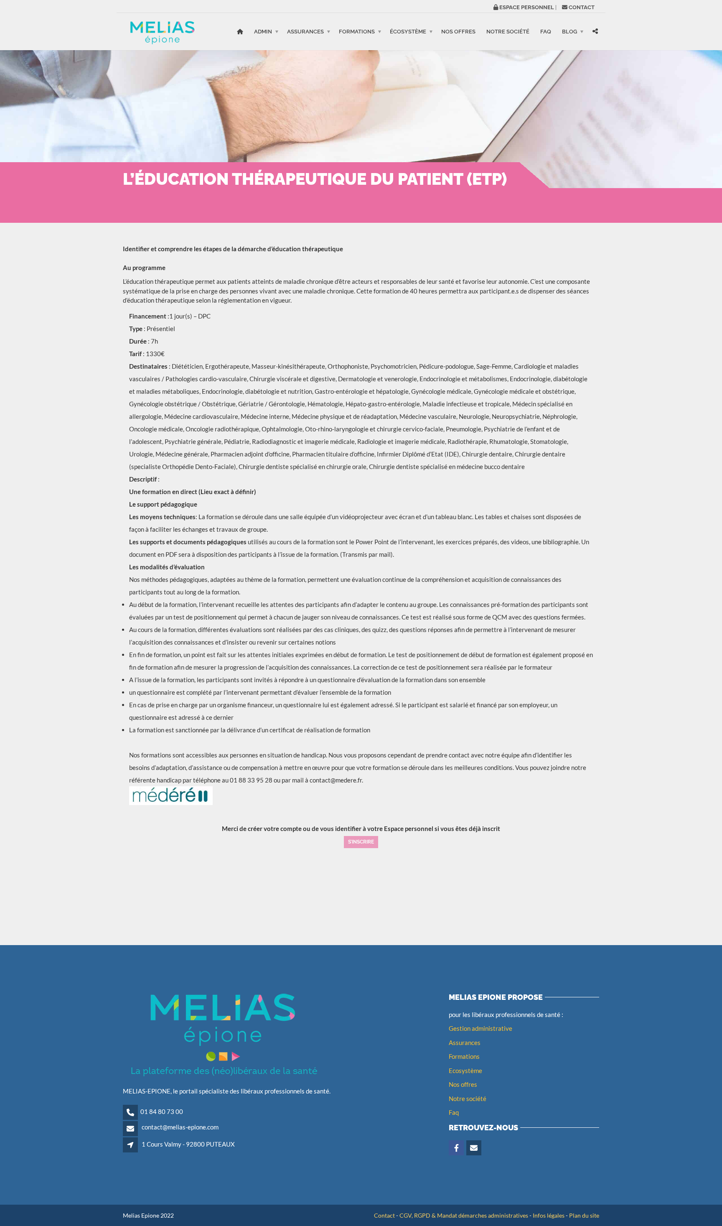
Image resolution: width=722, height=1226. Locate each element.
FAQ (545, 31)
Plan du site (584, 1215)
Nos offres (458, 31)
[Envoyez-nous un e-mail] (474, 1148)
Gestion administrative (480, 1028)
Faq (454, 1112)
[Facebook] (457, 1148)
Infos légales (548, 1215)
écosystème (408, 31)
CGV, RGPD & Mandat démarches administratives (463, 1215)
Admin (263, 31)
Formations (357, 31)
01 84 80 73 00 (161, 1111)
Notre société (507, 31)
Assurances (305, 31)
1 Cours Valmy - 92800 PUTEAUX (188, 1144)
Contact (384, 1215)
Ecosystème (465, 1070)
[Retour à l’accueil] (240, 31)
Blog (569, 31)
